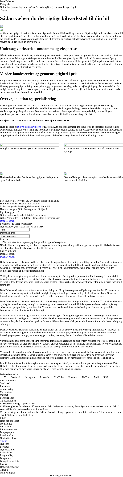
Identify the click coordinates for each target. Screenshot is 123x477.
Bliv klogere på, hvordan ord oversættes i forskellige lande (29, 200)
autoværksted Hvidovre (29, 126)
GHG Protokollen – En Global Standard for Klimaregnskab (30, 218)
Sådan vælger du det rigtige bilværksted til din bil (25, 206)
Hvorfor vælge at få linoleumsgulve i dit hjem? (23, 209)
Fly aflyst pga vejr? (9, 212)
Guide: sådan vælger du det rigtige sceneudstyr (23, 215)
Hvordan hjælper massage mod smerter (19, 203)
